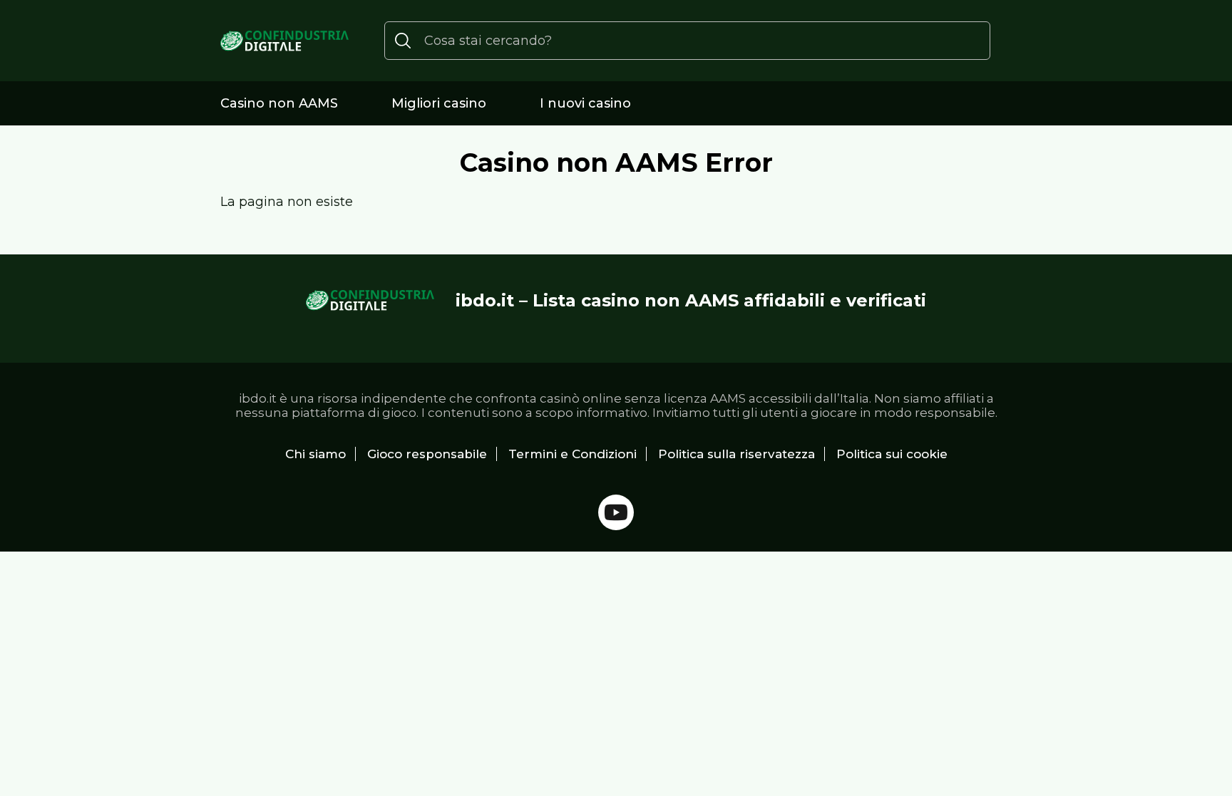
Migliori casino (438, 103)
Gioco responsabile (427, 454)
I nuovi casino (585, 103)
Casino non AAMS (279, 103)
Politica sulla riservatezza (736, 454)
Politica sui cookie (892, 454)
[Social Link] (616, 512)
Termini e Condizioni (572, 454)
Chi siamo (315, 454)
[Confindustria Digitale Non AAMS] (284, 41)
